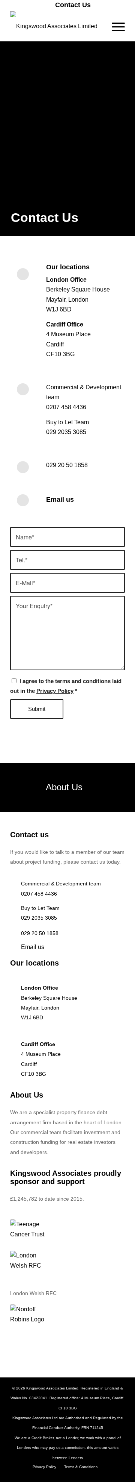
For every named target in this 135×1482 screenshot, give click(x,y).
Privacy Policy (55, 691)
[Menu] (114, 26)
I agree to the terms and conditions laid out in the (66, 686)
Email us (60, 499)
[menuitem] (69, 5)
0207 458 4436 (66, 407)
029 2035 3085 (66, 432)
